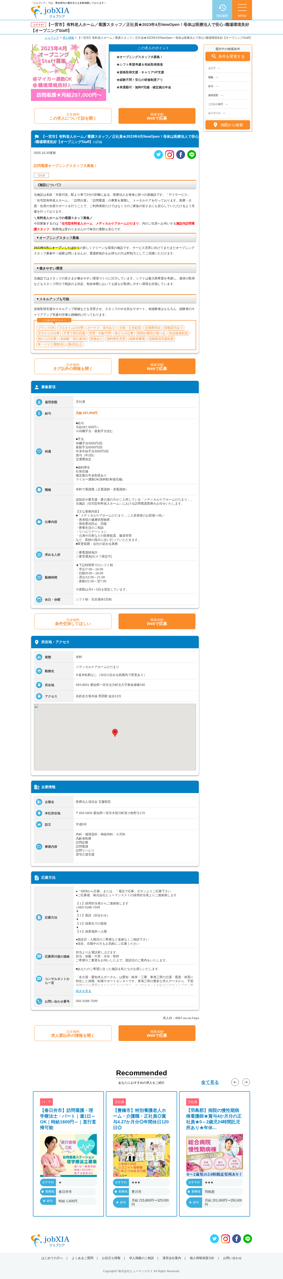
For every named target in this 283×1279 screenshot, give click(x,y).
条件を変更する (228, 56)
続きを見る (83, 991)
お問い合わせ (232, 1258)
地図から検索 (227, 125)
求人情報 (68, 37)
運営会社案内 (172, 1258)
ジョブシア (52, 37)
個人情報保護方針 (202, 1258)
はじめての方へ (52, 1258)
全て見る (210, 1082)
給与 (50, 1200)
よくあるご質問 (82, 1258)
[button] (115, 733)
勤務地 (50, 1191)
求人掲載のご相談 (141, 1258)
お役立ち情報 (111, 1258)
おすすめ (48, 1182)
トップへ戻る (272, 1268)
